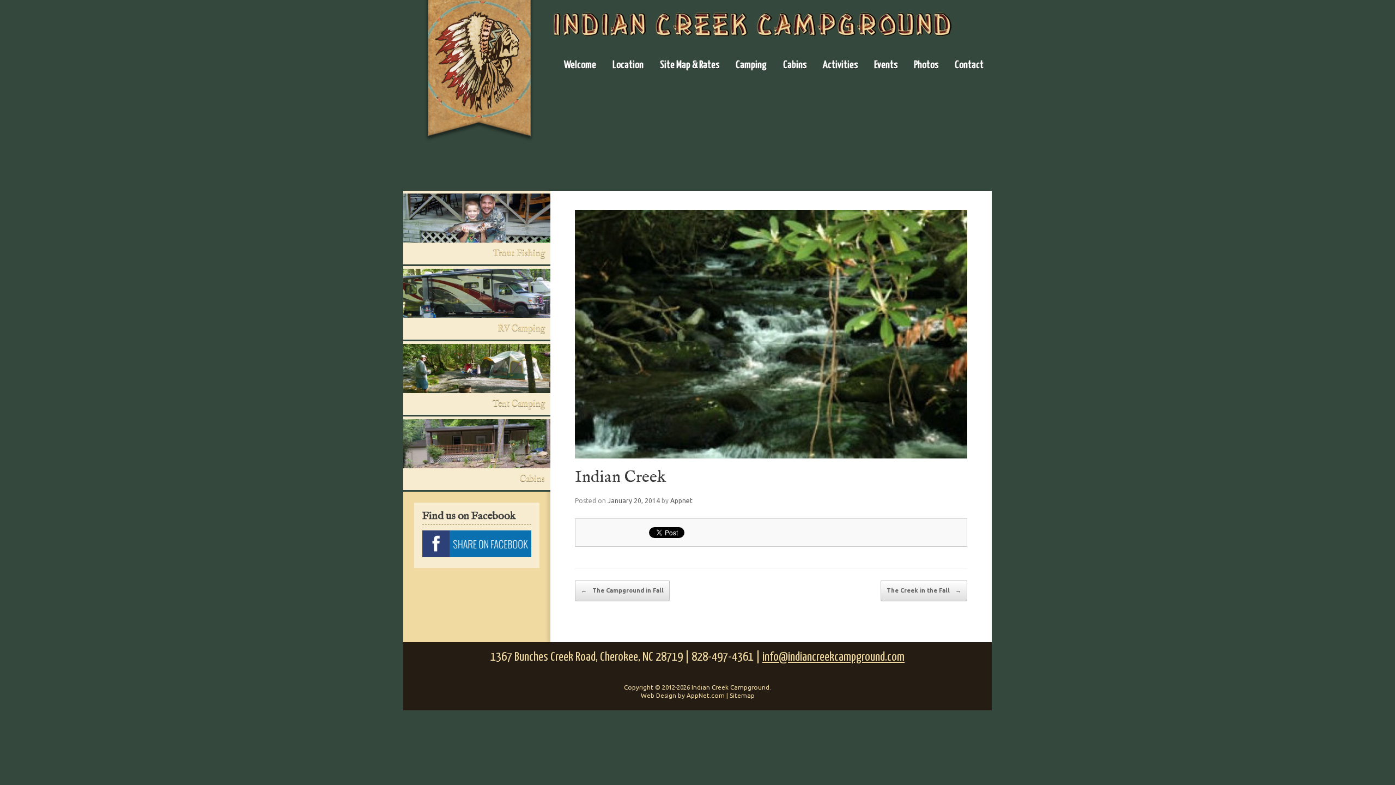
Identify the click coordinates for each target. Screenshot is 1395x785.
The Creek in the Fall (924, 590)
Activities (840, 65)
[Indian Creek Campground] (479, 73)
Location (628, 65)
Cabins (794, 65)
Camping (751, 65)
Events (885, 65)
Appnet (681, 500)
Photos (926, 65)
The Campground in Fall (622, 590)
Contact (969, 65)
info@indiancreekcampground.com (833, 657)
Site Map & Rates (689, 65)
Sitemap (742, 695)
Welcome (580, 65)
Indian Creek (620, 477)
